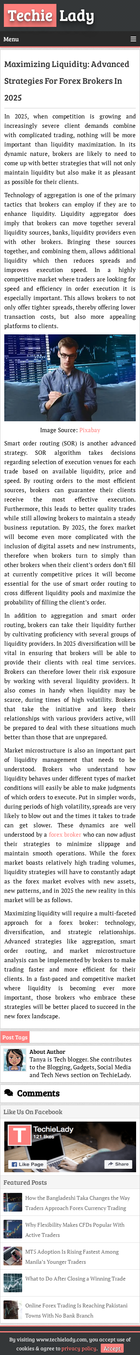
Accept (112, 1348)
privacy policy (78, 1348)
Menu (11, 39)
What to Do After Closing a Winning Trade (75, 1278)
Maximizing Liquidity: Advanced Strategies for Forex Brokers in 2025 (67, 80)
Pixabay (89, 430)
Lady (51, 14)
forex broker (65, 834)
